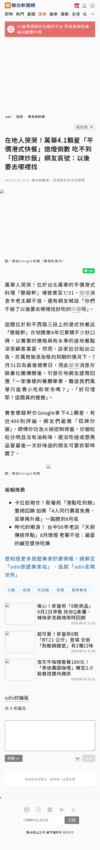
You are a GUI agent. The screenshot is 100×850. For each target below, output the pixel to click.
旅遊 (19, 117)
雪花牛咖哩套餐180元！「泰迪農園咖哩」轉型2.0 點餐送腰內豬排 (65, 667)
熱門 (20, 14)
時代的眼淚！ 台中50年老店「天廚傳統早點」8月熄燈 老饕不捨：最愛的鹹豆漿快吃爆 (55, 535)
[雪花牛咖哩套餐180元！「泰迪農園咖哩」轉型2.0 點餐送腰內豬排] (20, 670)
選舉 (42, 14)
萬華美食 (79, 589)
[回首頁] (23, 5)
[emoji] (77, 758)
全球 (76, 14)
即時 (9, 14)
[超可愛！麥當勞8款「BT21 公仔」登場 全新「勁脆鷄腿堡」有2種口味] (20, 642)
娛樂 (54, 14)
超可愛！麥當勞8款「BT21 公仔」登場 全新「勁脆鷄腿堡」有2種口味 (65, 639)
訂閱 (71, 819)
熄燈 (26, 589)
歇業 (60, 589)
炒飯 (11, 589)
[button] (84, 5)
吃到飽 (43, 589)
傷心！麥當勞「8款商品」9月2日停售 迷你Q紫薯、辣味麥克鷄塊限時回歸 (65, 611)
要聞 (31, 14)
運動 (65, 14)
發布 (89, 758)
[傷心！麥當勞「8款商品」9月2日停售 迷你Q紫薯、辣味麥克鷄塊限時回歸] (20, 614)
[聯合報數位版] (77, 5)
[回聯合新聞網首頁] (8, 5)
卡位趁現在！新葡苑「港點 (46, 502)
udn (8, 117)
